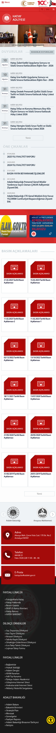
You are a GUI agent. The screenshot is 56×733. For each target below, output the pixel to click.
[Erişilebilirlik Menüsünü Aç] (51, 720)
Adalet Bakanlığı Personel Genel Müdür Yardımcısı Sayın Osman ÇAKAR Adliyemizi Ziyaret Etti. (28, 185)
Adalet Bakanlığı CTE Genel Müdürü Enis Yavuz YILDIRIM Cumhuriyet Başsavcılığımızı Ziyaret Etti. (30, 199)
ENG (47, 10)
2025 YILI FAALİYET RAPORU (21, 157)
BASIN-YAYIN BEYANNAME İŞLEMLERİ (26, 174)
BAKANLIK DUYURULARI (42, 52)
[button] (52, 514)
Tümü (28, 138)
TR (53, 10)
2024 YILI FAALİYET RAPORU (21, 165)
